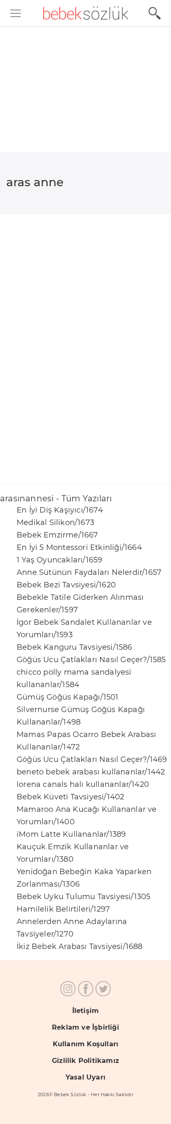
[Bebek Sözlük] (86, 13)
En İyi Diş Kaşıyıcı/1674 (60, 510)
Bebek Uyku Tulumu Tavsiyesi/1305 (83, 896)
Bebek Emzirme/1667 (57, 535)
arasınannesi (85, 89)
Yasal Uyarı (85, 1077)
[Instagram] (68, 988)
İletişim (85, 1011)
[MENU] (15, 13)
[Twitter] (103, 988)
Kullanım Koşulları (86, 1044)
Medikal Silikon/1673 (55, 522)
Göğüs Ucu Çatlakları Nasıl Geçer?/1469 (92, 759)
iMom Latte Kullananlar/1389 (71, 834)
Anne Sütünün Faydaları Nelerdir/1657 (89, 572)
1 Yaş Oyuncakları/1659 (59, 559)
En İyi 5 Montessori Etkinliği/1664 (79, 547)
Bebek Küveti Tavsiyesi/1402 (70, 796)
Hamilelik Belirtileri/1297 (63, 909)
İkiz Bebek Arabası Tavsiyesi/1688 (80, 946)
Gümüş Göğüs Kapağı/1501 (68, 697)
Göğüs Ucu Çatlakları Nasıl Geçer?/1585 (91, 659)
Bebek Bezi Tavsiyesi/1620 (66, 584)
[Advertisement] (85, 321)
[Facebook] (85, 988)
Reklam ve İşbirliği (85, 1027)
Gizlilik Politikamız (85, 1061)
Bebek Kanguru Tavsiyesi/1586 (74, 647)
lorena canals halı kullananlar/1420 (83, 784)
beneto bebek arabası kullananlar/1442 (91, 771)
